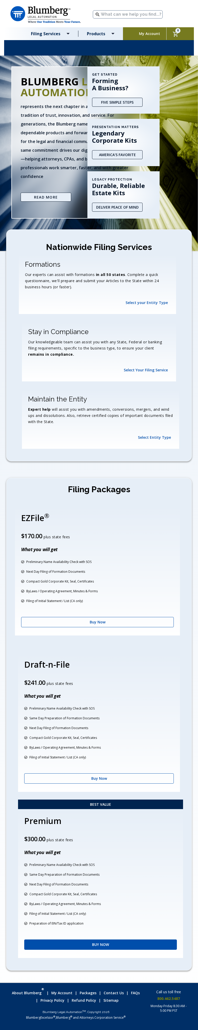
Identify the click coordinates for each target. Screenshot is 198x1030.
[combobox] (128, 14)
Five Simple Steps (117, 102)
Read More (46, 197)
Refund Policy (84, 1000)
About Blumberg (28, 992)
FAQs (135, 992)
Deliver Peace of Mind (117, 207)
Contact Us (114, 992)
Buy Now (97, 622)
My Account (61, 992)
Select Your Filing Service (146, 370)
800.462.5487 (168, 998)
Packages (88, 992)
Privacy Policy (52, 1000)
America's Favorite (117, 154)
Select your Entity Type (147, 302)
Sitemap (111, 1000)
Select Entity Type (154, 437)
